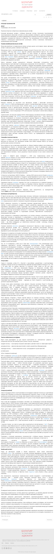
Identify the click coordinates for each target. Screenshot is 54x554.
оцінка (21, 430)
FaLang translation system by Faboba (4, 523)
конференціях (5, 479)
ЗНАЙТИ (49, 14)
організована (7, 268)
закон (38, 459)
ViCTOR (19, 116)
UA (44, 17)
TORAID (39, 119)
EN (49, 17)
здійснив (16, 125)
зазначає (33, 96)
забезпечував (26, 302)
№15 (30, 56)
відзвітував (47, 70)
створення (7, 104)
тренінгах (13, 479)
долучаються (24, 468)
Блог (35, 11)
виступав (16, 328)
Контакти (42, 11)
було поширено (9, 56)
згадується (32, 471)
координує (15, 182)
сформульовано (34, 243)
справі (17, 442)
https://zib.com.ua (5, 516)
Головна (15, 11)
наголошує (41, 370)
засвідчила (50, 175)
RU (46, 17)
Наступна (49, 519)
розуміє (19, 51)
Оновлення (46, 418)
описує (7, 82)
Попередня (5, 519)
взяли (43, 161)
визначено (15, 226)
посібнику (25, 375)
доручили (35, 105)
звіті (46, 424)
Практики (29, 11)
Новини (22, 11)
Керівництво (34, 415)
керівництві (14, 355)
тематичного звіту (10, 91)
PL (51, 17)
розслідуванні (43, 442)
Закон (9, 453)
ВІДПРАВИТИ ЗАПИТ (7, 13)
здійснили (8, 157)
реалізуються (8, 480)
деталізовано (38, 58)
